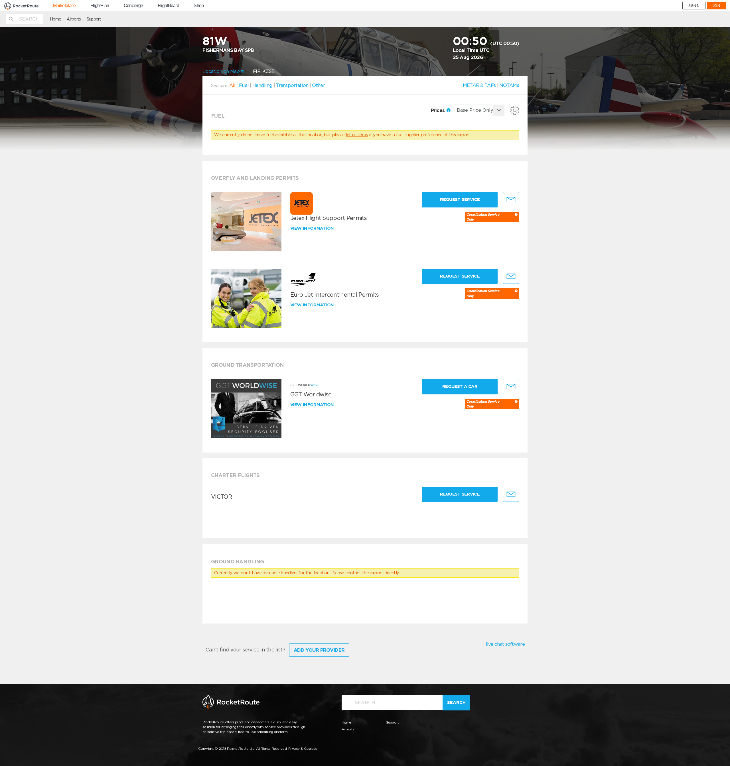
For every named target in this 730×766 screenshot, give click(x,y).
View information (312, 228)
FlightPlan (99, 5)
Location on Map (221, 71)
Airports (74, 19)
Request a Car (459, 386)
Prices (438, 110)
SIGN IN (693, 6)
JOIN (716, 6)
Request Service (460, 199)
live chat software (505, 644)
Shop (199, 5)
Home (55, 19)
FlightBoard (168, 5)
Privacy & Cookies (302, 748)
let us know (357, 134)
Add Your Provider (319, 650)
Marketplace (64, 5)
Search (456, 702)
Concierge (133, 5)
